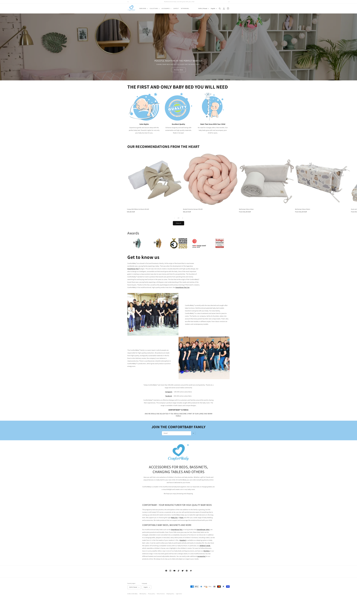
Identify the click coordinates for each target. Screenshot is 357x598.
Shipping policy (170, 593)
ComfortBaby (134, 593)
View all (178, 223)
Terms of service (161, 593)
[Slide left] (174, 218)
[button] (143, 8)
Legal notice (179, 593)
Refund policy (143, 593)
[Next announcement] (229, 2)
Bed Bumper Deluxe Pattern (302, 209)
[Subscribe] (193, 433)
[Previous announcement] (128, 2)
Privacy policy (151, 593)
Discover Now (178, 70)
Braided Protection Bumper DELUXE (193, 209)
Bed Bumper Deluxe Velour (246, 209)
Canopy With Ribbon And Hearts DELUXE (138, 209)
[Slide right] (183, 218)
